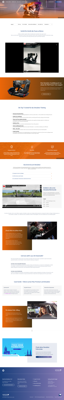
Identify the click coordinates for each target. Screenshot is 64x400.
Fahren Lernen (8, 293)
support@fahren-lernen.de (52, 386)
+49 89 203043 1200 (51, 385)
